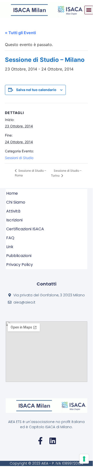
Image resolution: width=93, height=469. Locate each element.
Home (12, 193)
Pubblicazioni (18, 255)
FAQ (10, 238)
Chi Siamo (15, 202)
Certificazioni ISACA (25, 229)
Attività (13, 211)
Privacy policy (19, 264)
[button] (88, 10)
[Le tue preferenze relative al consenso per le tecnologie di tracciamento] (84, 459)
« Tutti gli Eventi (20, 32)
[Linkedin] (52, 441)
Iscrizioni (14, 220)
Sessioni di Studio (19, 158)
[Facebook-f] (40, 441)
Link (9, 247)
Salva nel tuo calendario (36, 90)
